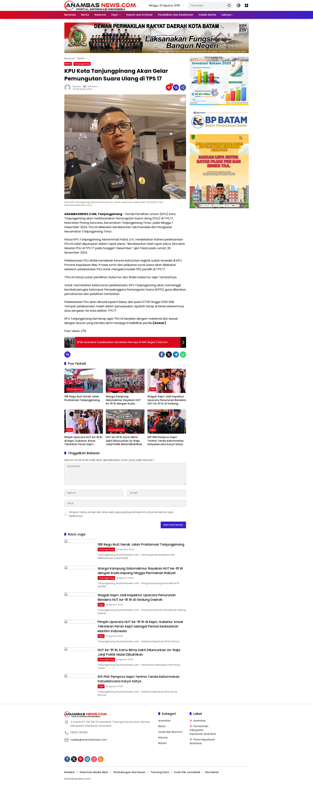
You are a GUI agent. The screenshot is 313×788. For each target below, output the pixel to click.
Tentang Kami (160, 772)
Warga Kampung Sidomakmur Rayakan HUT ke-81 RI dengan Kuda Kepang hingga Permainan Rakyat (123, 400)
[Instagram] (94, 759)
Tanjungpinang (82, 63)
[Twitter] (169, 354)
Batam (162, 743)
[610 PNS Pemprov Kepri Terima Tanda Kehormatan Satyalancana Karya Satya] (166, 421)
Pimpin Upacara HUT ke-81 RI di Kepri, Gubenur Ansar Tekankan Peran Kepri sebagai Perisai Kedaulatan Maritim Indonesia (83, 440)
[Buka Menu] (246, 5)
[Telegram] (176, 354)
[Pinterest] (81, 759)
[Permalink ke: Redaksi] (68, 87)
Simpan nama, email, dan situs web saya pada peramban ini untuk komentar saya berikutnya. (121, 514)
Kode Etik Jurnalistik (187, 772)
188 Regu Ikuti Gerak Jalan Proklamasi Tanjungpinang (82, 398)
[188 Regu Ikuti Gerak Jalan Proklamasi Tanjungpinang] (83, 381)
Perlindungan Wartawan (129, 772)
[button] (229, 5)
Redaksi (77, 87)
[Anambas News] (100, 5)
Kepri (152, 389)
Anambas (164, 720)
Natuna (163, 737)
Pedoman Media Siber (94, 772)
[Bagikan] (183, 87)
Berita (68, 63)
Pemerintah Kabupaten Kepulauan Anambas (203, 730)
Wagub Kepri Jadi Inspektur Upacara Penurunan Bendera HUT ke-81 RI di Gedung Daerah (166, 400)
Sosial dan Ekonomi (170, 732)
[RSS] (101, 759)
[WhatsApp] (183, 354)
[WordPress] (87, 759)
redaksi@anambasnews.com (88, 740)
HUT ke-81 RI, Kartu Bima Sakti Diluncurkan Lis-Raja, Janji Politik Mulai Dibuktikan (124, 440)
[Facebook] (162, 354)
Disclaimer (212, 772)
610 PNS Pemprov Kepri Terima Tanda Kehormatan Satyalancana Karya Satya (165, 440)
